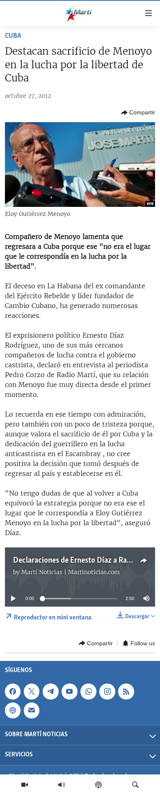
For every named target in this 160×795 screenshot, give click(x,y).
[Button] (138, 113)
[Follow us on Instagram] (107, 692)
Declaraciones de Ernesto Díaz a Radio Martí (85, 560)
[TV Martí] (24, 784)
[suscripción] (31, 711)
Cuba (13, 36)
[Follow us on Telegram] (50, 692)
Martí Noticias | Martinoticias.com (70, 572)
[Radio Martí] (61, 784)
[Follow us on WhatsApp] (88, 692)
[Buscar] (135, 784)
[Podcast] (98, 784)
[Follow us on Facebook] (13, 692)
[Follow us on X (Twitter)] (31, 692)
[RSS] (126, 692)
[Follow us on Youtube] (69, 692)
